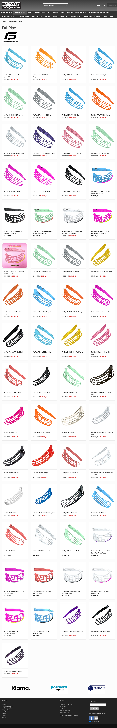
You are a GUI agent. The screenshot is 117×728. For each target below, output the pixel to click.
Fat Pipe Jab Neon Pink (10, 432)
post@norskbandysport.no (71, 715)
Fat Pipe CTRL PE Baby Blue (99, 75)
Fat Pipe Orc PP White (10, 513)
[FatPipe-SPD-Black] (102, 615)
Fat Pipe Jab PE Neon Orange (41, 432)
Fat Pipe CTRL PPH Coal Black (71, 191)
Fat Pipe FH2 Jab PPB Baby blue (42, 312)
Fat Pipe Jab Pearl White (69, 432)
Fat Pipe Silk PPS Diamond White (42, 551)
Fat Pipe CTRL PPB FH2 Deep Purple (44, 153)
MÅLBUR (47, 16)
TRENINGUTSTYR (75, 16)
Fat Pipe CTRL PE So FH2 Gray (42, 115)
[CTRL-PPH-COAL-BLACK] (73, 175)
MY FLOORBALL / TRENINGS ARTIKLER (99, 12)
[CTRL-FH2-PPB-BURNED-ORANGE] (44, 59)
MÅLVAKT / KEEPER (40, 12)
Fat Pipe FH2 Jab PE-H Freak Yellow (101, 272)
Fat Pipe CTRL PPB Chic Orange (100, 115)
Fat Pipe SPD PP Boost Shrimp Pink (72, 631)
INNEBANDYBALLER (80, 12)
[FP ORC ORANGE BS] (44, 456)
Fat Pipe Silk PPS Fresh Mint (70, 551)
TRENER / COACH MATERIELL (9, 16)
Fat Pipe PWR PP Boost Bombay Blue (44, 513)
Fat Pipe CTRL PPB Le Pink (12, 191)
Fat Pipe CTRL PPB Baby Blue (71, 115)
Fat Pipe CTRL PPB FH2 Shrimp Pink (72, 153)
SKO (49, 12)
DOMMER (55, 16)
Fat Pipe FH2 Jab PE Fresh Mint (42, 272)
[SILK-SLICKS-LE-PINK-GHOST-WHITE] (15, 575)
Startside (4, 21)
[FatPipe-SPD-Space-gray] (15, 655)
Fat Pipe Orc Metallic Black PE (12, 473)
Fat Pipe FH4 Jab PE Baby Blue (42, 352)
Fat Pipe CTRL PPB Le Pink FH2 (42, 191)
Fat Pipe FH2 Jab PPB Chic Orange (72, 312)
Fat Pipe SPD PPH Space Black (100, 631)
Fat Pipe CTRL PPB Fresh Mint (100, 153)
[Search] (66, 5)
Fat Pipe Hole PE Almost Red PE (13, 392)
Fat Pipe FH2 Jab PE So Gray (70, 272)
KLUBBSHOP (97, 16)
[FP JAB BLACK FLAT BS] (102, 376)
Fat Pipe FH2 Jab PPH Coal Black (13, 352)
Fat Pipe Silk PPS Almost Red (12, 551)
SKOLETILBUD (64, 16)
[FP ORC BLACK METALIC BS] (15, 456)
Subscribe (93, 701)
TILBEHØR (55, 12)
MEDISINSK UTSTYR (37, 16)
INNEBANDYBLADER (20, 12)
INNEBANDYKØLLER (6, 12)
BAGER (63, 12)
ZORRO (30, 12)
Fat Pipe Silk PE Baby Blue (98, 513)
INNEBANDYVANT (24, 16)
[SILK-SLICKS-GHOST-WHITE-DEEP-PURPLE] (102, 535)
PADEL (111, 16)
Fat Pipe (20, 21)
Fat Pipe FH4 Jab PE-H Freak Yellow (72, 352)
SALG (105, 16)
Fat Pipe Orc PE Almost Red (70, 473)
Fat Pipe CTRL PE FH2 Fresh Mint (13, 115)
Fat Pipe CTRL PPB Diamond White (14, 153)
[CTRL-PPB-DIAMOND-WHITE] (15, 137)
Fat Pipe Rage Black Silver (69, 513)
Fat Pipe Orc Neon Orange (40, 473)
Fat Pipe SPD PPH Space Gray (13, 671)
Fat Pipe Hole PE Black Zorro (41, 392)
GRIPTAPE (70, 12)
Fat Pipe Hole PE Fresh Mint (70, 392)
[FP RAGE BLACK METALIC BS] (73, 497)
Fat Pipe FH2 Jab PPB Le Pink (100, 312)
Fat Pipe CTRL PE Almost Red (71, 75)
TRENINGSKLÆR (87, 16)
